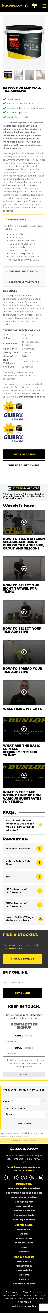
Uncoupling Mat (24, 1202)
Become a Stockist (24, 1284)
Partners (24, 1279)
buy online (22, 993)
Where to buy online (23, 465)
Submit (24, 1074)
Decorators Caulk (24, 1215)
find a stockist (22, 959)
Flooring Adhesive (24, 1219)
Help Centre (24, 1261)
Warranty (24, 1275)
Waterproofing (24, 1206)
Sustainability (24, 1270)
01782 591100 (26, 1170)
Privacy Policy (24, 1266)
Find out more (12, 498)
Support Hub (24, 1229)
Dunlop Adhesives (12, 6)
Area (6, 1101)
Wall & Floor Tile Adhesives (24, 1188)
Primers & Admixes (24, 1211)
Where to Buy (24, 1238)
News (24, 1247)
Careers (24, 1251)
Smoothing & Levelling (24, 1197)
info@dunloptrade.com (27, 1167)
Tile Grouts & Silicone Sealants (24, 1193)
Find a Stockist (24, 454)
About (24, 1234)
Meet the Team (24, 1243)
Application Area (14, 1109)
